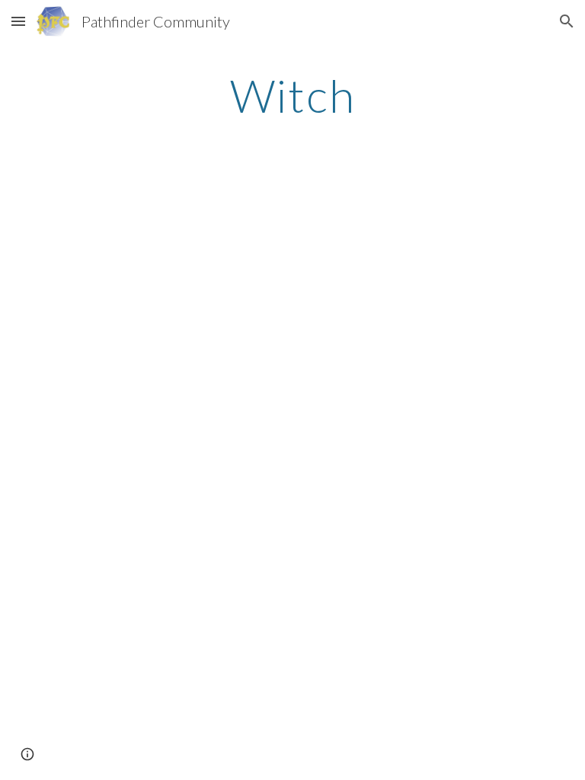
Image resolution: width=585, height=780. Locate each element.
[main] (292, 95)
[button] (18, 21)
